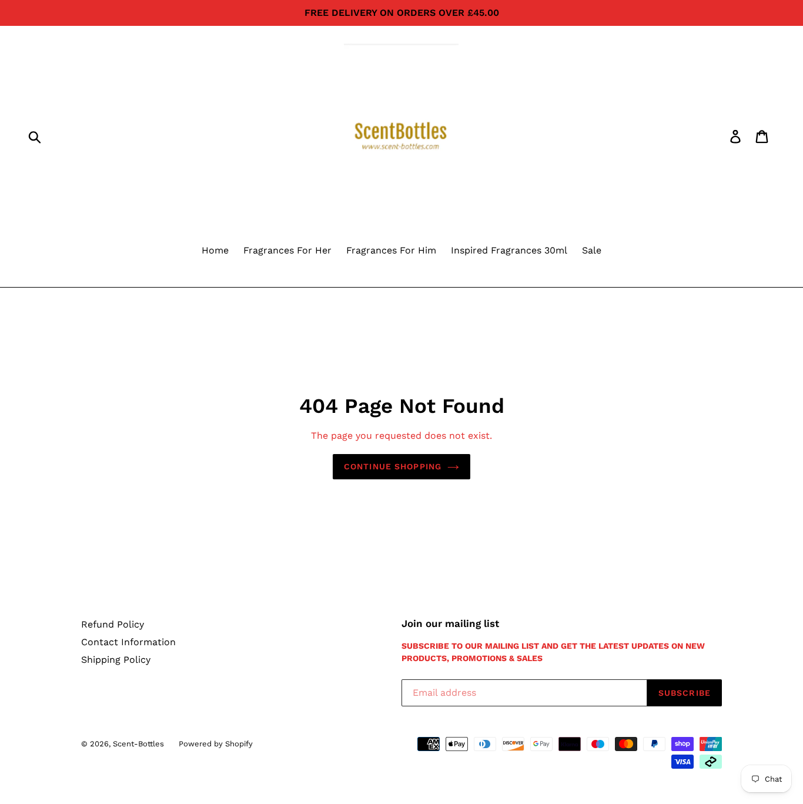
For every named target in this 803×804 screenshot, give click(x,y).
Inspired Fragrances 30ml (509, 250)
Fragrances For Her (287, 250)
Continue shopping (392, 466)
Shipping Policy (115, 659)
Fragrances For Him (391, 250)
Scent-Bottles (138, 743)
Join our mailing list (450, 623)
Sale (591, 250)
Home (215, 250)
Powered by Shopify (216, 743)
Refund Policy (112, 624)
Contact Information (128, 642)
